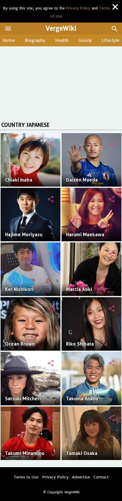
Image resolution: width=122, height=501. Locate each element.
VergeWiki (61, 28)
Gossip (85, 40)
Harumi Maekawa (85, 234)
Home (9, 40)
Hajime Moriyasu (23, 234)
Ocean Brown (20, 344)
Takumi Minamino (24, 453)
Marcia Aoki (79, 289)
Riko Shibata (80, 344)
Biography (35, 40)
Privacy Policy (78, 8)
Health (62, 40)
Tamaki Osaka (81, 453)
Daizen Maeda (82, 180)
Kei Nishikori (19, 289)
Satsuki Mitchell (23, 398)
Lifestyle (110, 40)
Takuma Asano (82, 398)
